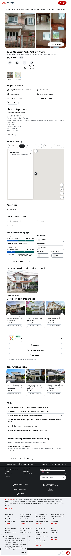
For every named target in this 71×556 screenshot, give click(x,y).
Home (8, 9)
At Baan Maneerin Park (14, 448)
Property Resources (11, 519)
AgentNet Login (55, 530)
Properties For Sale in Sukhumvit (42, 542)
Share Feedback (27, 474)
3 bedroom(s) (59, 448)
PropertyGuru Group (11, 469)
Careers (7, 476)
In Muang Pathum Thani (37, 448)
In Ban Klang (25, 448)
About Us (7, 471)
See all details (12, 103)
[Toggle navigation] (68, 3)
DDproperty (9, 514)
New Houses (54, 521)
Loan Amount (41, 243)
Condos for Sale (25, 516)
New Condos (54, 519)
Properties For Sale (26, 514)
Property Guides (10, 521)
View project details (13, 295)
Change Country (45, 469)
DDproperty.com (9, 499)
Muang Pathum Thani (48, 9)
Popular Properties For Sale (11, 529)
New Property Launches (57, 516)
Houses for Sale (25, 519)
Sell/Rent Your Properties (55, 534)
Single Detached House (20, 9)
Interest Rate (41, 251)
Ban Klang (60, 9)
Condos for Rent (40, 516)
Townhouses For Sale (26, 521)
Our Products (9, 474)
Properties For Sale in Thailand (42, 533)
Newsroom (26, 471)
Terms (26, 359)
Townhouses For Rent (42, 521)
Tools (52, 528)
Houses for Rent (40, 519)
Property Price (41, 236)
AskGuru (7, 516)
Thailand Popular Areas (41, 529)
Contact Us (26, 469)
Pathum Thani (34, 9)
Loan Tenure (55, 251)
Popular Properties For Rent (26, 529)
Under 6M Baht (49, 448)
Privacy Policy (32, 359)
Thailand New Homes (57, 514)
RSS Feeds (54, 537)
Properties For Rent (42, 514)
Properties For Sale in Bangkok (42, 537)
